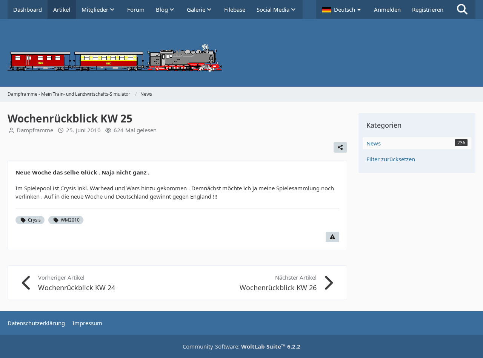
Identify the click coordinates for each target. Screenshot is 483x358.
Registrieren (427, 9)
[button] (342, 9)
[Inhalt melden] (332, 237)
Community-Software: (241, 346)
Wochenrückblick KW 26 (278, 287)
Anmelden (387, 9)
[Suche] (462, 9)
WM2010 (70, 220)
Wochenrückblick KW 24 (76, 287)
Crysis (34, 220)
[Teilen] (340, 147)
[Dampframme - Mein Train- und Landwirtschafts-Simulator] (241, 52)
